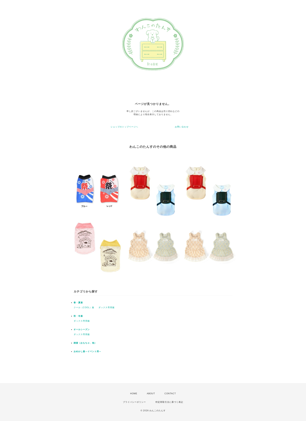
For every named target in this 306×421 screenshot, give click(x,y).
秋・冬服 (78, 316)
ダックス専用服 (106, 307)
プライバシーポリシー (134, 402)
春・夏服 (78, 302)
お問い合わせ (182, 127)
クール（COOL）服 (84, 307)
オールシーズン (82, 329)
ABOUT (151, 393)
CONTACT (170, 393)
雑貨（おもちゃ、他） (85, 343)
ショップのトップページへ (124, 127)
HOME (133, 393)
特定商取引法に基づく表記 (169, 402)
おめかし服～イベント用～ (87, 351)
